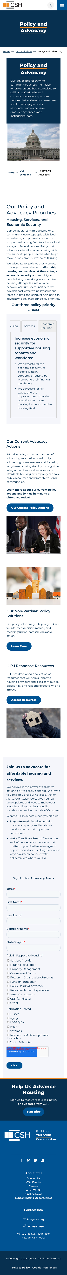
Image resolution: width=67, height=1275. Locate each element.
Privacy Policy (21, 1267)
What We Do (33, 1190)
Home (6, 51)
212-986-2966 (35, 1226)
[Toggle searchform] (50, 5)
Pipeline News (33, 1193)
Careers (33, 1186)
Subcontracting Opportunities (33, 1197)
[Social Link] (22, 1160)
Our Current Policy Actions (30, 507)
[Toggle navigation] (62, 5)
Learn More (19, 646)
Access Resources (23, 699)
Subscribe (33, 1111)
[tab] (12, 326)
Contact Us (33, 1178)
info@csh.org (35, 1219)
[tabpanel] (33, 373)
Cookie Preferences (44, 1267)
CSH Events (33, 1182)
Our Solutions (24, 51)
